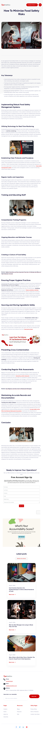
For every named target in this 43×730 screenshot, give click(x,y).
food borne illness (28, 329)
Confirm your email (35, 714)
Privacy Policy (34, 709)
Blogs (18, 709)
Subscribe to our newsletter (10, 694)
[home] (5, 5)
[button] (40, 4)
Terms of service (35, 711)
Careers (5, 709)
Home (5, 711)
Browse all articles (21, 558)
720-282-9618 (9, 681)
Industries (6, 716)
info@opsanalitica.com (11, 685)
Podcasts (19, 711)
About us (6, 714)
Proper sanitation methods (32, 290)
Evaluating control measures (22, 375)
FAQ (18, 714)
